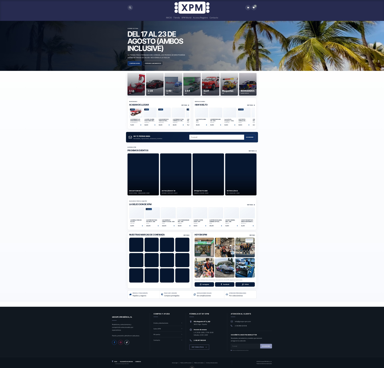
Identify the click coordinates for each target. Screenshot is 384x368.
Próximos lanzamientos (153, 63)
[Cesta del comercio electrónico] (248, 7)
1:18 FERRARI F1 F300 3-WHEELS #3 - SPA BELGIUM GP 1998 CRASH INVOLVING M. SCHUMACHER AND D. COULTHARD (178, 120)
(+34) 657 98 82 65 (200, 340)
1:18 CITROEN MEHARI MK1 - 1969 (183, 220)
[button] (130, 7)
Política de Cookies (199, 363)
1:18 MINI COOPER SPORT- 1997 (198, 220)
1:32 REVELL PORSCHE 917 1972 (136, 220)
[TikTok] (126, 342)
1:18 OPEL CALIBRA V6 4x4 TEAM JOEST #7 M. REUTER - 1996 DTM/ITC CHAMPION (149, 120)
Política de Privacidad (186, 363)
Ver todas (184, 105)
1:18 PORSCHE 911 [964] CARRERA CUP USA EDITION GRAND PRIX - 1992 (215, 220)
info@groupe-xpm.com (243, 321)
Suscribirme (249, 137)
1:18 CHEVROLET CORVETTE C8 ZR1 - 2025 (168, 220)
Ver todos (252, 151)
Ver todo (252, 235)
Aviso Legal (175, 363)
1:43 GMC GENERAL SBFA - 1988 (230, 220)
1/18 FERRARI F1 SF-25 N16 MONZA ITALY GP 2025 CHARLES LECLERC (135, 120)
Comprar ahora (134, 63)
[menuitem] (169, 17)
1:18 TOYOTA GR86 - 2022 (201, 120)
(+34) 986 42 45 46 (241, 326)
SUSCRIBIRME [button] (266, 346)
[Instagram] (120, 342)
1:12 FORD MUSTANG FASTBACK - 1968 (151, 220)
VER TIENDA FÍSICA (198, 347)
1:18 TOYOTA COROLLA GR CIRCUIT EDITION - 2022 (243, 120)
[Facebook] (114, 342)
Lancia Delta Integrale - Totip (229, 120)
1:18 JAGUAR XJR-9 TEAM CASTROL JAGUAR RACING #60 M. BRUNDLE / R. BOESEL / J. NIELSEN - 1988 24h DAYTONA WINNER (164, 120)
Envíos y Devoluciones (212, 363)
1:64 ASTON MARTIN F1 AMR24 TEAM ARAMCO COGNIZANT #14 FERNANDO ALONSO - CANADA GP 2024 (247, 220)
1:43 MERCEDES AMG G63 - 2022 (215, 120)
